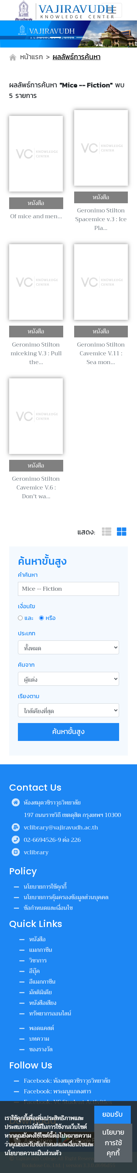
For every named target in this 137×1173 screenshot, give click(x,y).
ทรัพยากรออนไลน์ (50, 1014)
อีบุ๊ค (34, 971)
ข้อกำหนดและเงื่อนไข (48, 908)
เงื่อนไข (26, 606)
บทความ (39, 1039)
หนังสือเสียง (42, 1003)
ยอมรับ (112, 1114)
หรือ (51, 617)
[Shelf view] (121, 532)
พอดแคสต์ (41, 1028)
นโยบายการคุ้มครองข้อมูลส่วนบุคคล (66, 897)
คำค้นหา (28, 574)
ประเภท (26, 633)
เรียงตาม (28, 696)
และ (28, 617)
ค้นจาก (26, 664)
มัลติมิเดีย (40, 992)
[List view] (108, 532)
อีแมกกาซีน (42, 982)
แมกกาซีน (40, 950)
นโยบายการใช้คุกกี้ (113, 1143)
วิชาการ (38, 961)
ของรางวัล (41, 1049)
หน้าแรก (31, 57)
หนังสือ (37, 939)
